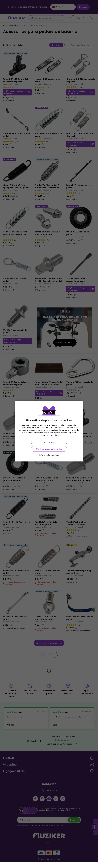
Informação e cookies (49, 455)
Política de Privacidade (49, 435)
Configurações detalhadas (49, 448)
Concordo (49, 442)
